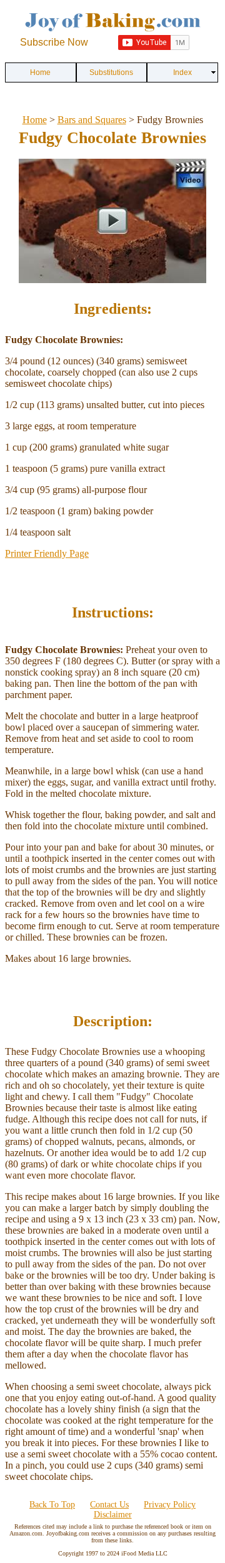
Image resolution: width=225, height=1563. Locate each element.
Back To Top (52, 1504)
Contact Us (109, 1504)
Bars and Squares (92, 119)
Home (34, 119)
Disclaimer (113, 1514)
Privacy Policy (170, 1504)
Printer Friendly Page (47, 553)
